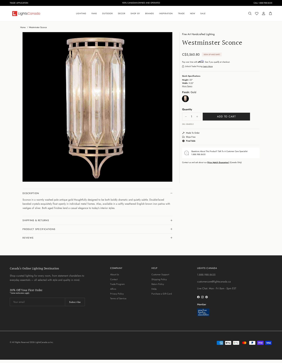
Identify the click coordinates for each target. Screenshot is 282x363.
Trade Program (117, 284)
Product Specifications (39, 229)
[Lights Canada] (26, 13)
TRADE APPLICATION (19, 2)
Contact (114, 279)
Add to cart (226, 116)
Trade (181, 13)
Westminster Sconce (38, 27)
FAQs (154, 289)
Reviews (28, 237)
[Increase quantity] (198, 116)
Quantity (187, 109)
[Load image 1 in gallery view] (97, 107)
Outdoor (107, 13)
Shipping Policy (159, 279)
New (192, 13)
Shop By (135, 13)
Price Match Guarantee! (218, 162)
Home (23, 27)
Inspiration (166, 13)
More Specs (187, 86)
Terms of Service (118, 298)
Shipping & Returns (36, 220)
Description (31, 193)
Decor (121, 13)
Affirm (113, 289)
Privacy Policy (117, 293)
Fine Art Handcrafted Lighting (198, 34)
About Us (114, 274)
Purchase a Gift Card (161, 293)
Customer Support (160, 274)
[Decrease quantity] (185, 116)
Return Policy (157, 284)
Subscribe (75, 302)
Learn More (208, 66)
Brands (149, 13)
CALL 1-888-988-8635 (263, 2)
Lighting (81, 13)
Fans (94, 13)
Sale (203, 13)
